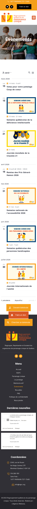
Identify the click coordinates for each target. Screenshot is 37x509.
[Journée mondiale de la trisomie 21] (21, 138)
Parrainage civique (18, 376)
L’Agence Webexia (18, 504)
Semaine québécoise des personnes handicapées (19, 249)
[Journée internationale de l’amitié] (21, 272)
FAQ (18, 393)
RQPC (18, 373)
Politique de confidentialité (18, 397)
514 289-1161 (14, 473)
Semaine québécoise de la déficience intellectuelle (19, 121)
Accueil (18, 369)
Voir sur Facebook (8, 428)
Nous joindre (18, 400)
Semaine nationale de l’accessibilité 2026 (17, 211)
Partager (17, 428)
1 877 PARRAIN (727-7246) (19, 1)
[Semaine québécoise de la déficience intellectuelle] (21, 105)
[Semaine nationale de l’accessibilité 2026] (21, 196)
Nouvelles (18, 390)
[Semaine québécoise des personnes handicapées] (21, 234)
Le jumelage (18, 380)
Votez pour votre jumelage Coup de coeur (19, 88)
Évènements (18, 387)
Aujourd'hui (18, 300)
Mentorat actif (18, 383)
